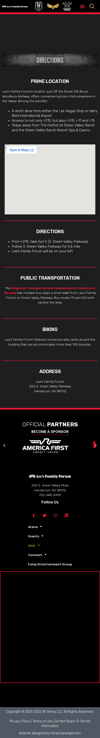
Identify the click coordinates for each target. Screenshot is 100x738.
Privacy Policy (20, 721)
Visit (31, 545)
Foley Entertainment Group (50, 564)
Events (33, 536)
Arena (33, 527)
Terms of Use (43, 721)
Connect (35, 555)
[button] (82, 6)
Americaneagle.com (66, 733)
